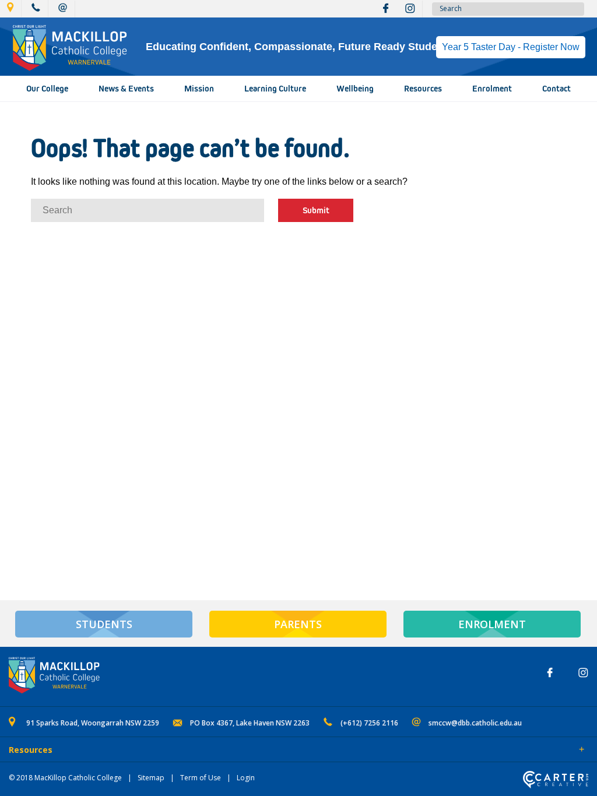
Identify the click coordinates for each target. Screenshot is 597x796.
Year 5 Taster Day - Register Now (511, 47)
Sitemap (151, 778)
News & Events (126, 88)
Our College (47, 88)
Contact (556, 88)
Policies (74, 750)
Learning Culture (275, 88)
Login (246, 778)
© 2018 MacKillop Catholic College (65, 778)
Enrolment (492, 88)
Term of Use (200, 778)
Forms (113, 750)
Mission (199, 88)
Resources (423, 88)
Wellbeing (355, 88)
